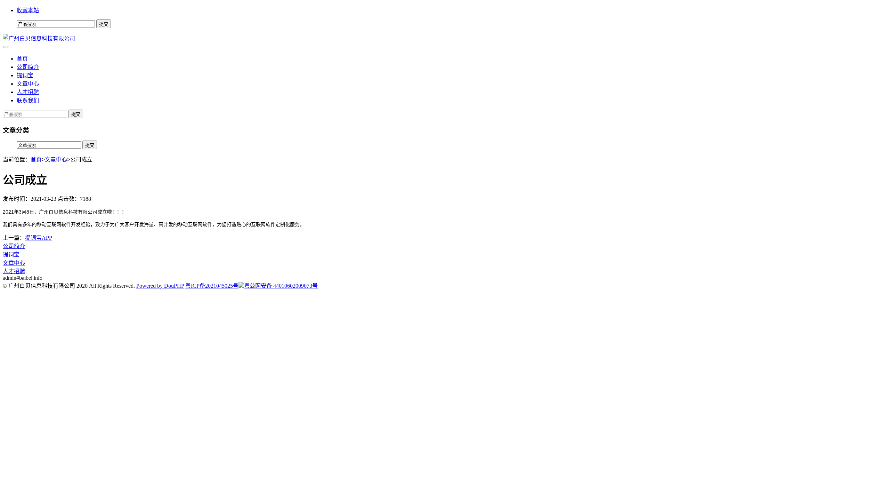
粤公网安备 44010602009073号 (281, 286)
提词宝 (25, 75)
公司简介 (28, 67)
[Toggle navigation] (5, 47)
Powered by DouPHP (160, 286)
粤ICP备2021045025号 (211, 286)
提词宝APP (38, 238)
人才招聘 (28, 92)
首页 (22, 59)
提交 (75, 114)
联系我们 (28, 100)
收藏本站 (28, 10)
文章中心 (28, 84)
